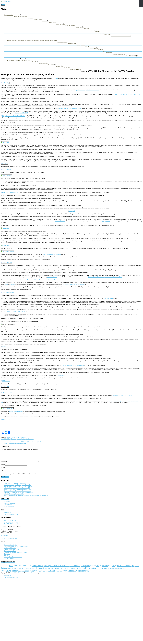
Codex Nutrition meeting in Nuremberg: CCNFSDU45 (18, 483)
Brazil (6, 284)
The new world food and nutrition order (15, 443)
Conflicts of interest (37, 19)
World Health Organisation (76, 570)
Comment (4, 461)
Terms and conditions (9, 503)
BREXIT (15, 565)
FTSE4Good (26, 568)
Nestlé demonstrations (75, 69)
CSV (101, 565)
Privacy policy (4, 535)
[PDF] (4, 163)
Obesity (96, 568)
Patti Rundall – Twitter (10, 520)
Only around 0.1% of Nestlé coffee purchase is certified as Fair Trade (45, 279)
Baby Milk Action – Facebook (12, 522)
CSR (97, 566)
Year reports (30, 40)
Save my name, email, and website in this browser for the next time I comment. (23, 474)
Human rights (41, 568)
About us (92, 48)
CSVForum (55, 78)
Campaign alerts (66, 67)
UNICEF (52, 571)
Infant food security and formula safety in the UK (17, 488)
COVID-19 (93, 565)
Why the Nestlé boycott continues (13, 557)
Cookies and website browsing (9, 538)
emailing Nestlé (61, 375)
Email (3, 467)
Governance (109, 52)
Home (5, 15)
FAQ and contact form (62, 42)
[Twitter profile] (5, 82)
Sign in (6, 555)
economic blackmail (60, 221)
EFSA (109, 565)
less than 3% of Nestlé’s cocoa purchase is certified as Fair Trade (105, 277)
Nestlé (8, 437)
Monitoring (114, 54)
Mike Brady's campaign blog (18, 439)
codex (24, 566)
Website (3, 470)
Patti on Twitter (52, 22)
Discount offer (8, 504)
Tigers (19, 571)
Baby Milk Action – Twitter (11, 523)
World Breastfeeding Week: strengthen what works (17, 485)
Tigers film (29, 60)
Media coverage (107, 34)
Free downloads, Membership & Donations (121, 36)
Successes (23, 437)
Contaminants (85, 566)
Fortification (19, 568)
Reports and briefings (70, 25)
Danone (105, 566)
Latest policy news (17, 16)
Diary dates (86, 28)
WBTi (60, 571)
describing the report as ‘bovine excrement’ (74, 284)
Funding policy (24, 40)
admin (2, 439)
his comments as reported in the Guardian (15, 311)
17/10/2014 (7, 439)
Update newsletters (79, 27)
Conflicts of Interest (60, 565)
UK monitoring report (12, 60)
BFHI (7, 565)
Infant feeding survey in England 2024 (14, 494)
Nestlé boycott (35, 61)
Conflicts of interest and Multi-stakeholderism (16, 546)
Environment (126, 565)
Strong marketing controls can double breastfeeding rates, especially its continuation (26, 495)
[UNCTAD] (5, 142)
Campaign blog (59, 66)
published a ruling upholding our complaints (87, 90)
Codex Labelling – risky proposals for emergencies (17, 491)
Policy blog (24, 16)
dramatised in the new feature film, (70, 108)
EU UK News (92, 30)
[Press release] (6, 347)
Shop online (7, 501)
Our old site (10, 15)
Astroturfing (3, 565)
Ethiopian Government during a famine (122, 395)
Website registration (9, 506)
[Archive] (5, 386)
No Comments (30, 439)
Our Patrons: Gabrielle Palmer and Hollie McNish (45, 40)
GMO (30, 568)
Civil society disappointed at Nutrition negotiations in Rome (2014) (22, 441)
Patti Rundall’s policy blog (11, 514)
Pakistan (13, 284)
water (57, 571)
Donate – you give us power (13, 40)
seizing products (106, 221)
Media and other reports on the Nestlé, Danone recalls (18, 489)
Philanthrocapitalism (107, 568)
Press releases (61, 24)
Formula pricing (11, 568)
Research (102, 33)
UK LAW (97, 31)
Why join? (87, 46)
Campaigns (24, 60)
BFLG (104, 51)
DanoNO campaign (43, 63)
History (33, 568)
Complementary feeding (41, 566)
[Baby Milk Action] (6, 1)
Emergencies (116, 566)
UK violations (39, 571)
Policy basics (30, 18)
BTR (20, 566)
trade (22, 571)
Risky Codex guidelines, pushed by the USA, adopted (18, 486)
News (57, 24)
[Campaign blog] (6, 175)
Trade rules (29, 571)
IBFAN (96, 48)
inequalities (51, 568)
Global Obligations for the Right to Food (73, 365)
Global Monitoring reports (131, 55)
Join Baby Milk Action (10, 548)
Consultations (45, 21)
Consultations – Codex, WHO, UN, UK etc (15, 552)
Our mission (100, 49)
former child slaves (52, 277)
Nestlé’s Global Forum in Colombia (51, 254)
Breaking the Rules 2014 (21, 113)
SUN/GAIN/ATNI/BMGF (9, 571)
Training (20, 60)
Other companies (52, 64)
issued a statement (108, 298)
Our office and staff (71, 43)
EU (133, 565)
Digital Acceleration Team (16, 411)
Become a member (80, 45)
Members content (121, 54)
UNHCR (47, 571)
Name (3, 464)
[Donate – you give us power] (5, 419)
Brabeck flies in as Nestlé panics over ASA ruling (127, 94)
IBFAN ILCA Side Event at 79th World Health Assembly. (19, 492)
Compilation (29, 565)
